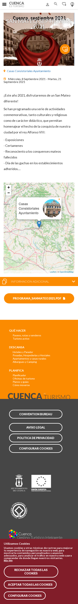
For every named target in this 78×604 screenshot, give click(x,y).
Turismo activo (21, 338)
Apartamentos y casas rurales (29, 358)
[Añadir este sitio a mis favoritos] (67, 47)
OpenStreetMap (66, 271)
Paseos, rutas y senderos (27, 335)
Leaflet (53, 271)
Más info (8, 560)
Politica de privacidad (35, 438)
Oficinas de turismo (24, 378)
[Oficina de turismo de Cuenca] (72, 3)
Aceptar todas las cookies (30, 584)
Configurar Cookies (25, 595)
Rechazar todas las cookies (31, 571)
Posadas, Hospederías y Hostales (31, 355)
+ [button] (8, 187)
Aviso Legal (35, 427)
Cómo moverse (21, 385)
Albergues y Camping (25, 361)
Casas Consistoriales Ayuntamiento (29, 71)
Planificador (19, 375)
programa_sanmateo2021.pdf (37, 298)
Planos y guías (21, 381)
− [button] (8, 193)
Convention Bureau (35, 414)
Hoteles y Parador (23, 352)
